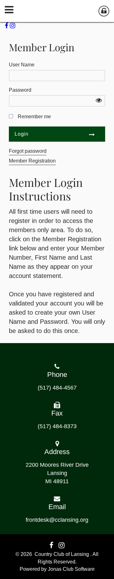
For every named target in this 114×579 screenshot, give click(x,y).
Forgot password (28, 151)
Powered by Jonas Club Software (57, 569)
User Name (22, 64)
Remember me (34, 116)
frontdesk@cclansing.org (57, 520)
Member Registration (32, 160)
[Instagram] (13, 25)
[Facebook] (7, 25)
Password (20, 90)
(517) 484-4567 (57, 388)
